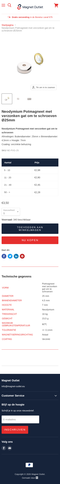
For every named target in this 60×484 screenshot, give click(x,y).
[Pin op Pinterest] (22, 256)
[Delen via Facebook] (4, 256)
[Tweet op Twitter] (10, 256)
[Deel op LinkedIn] (16, 256)
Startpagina (7, 25)
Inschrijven (15, 429)
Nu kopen (30, 240)
